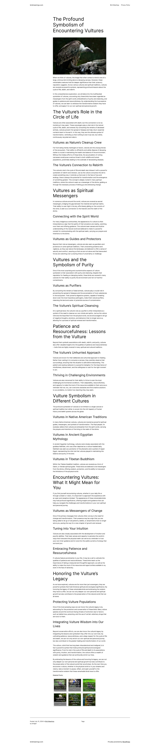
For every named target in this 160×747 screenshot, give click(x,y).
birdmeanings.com (36, 5)
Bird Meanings (49, 721)
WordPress (126, 742)
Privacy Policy (125, 5)
